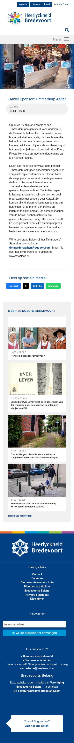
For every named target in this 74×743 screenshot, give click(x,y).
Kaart (47, 4)
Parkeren (37, 578)
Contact (37, 574)
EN (66, 4)
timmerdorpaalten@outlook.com (30, 247)
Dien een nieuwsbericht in (37, 582)
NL (55, 4)
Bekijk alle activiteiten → (21, 515)
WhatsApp (53, 286)
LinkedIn (37, 286)
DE (60, 4)
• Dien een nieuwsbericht (37, 656)
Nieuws (36, 4)
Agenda (23, 4)
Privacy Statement (37, 594)
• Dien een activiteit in (37, 660)
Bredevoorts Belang (37, 590)
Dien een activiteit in (37, 586)
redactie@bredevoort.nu (40, 668)
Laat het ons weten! (37, 725)
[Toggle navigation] (66, 39)
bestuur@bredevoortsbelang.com (39, 690)
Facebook (13, 286)
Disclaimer (37, 598)
